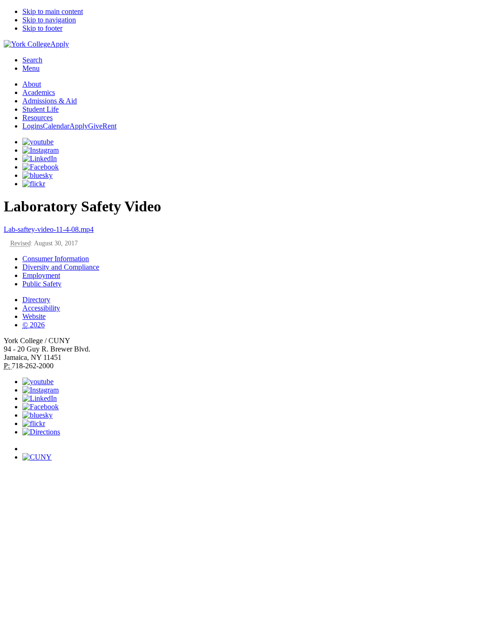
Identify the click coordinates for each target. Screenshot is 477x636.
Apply (59, 44)
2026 (33, 325)
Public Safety (41, 284)
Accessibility (41, 308)
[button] (247, 444)
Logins (32, 126)
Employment (41, 275)
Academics (38, 92)
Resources (37, 118)
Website (34, 316)
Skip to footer (42, 28)
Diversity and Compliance (60, 267)
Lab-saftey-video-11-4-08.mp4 (49, 229)
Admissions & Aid (49, 101)
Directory (36, 300)
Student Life (40, 109)
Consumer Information (55, 259)
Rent (109, 126)
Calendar (56, 126)
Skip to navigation (49, 20)
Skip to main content (52, 11)
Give (95, 126)
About (31, 84)
